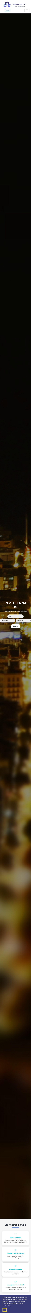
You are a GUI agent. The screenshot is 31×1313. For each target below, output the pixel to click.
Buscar (15, 626)
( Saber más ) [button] (7, 1305)
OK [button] (4, 1310)
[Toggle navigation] (26, 10)
